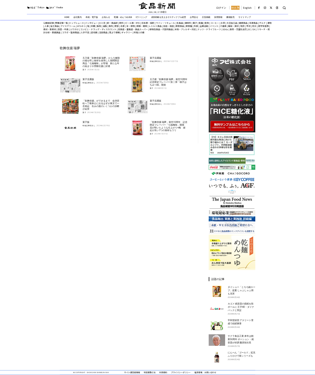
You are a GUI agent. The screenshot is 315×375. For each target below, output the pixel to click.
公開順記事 (48, 22)
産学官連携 (263, 26)
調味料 (188, 22)
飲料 (121, 22)
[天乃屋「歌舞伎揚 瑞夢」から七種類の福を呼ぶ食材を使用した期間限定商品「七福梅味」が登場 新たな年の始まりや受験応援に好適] (70, 63)
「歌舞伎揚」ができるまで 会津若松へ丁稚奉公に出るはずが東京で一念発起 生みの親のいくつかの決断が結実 (101, 104)
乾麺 (201, 22)
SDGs (225, 29)
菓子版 (86, 122)
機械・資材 (233, 26)
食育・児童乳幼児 (238, 29)
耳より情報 (114, 32)
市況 (248, 26)
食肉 (111, 26)
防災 (254, 26)
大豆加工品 (232, 22)
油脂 (105, 26)
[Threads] (277, 8)
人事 (46, 26)
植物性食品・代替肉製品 (161, 29)
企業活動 (204, 26)
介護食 (223, 26)
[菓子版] (70, 127)
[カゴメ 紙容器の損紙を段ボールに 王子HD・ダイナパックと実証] (217, 307)
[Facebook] (259, 8)
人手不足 (85, 32)
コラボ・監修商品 (70, 32)
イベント (214, 26)
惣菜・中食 (63, 29)
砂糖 (93, 26)
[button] (284, 8)
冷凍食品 (253, 22)
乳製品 (180, 22)
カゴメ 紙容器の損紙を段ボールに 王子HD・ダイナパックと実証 (241, 307)
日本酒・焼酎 (147, 22)
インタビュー (91, 22)
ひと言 (102, 22)
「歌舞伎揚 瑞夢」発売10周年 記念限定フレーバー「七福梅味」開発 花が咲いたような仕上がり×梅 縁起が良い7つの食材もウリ (168, 126)
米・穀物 (130, 26)
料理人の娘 (139, 32)
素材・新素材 (49, 29)
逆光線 (94, 32)
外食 (196, 26)
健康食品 (243, 22)
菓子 (195, 22)
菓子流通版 (155, 58)
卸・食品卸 (112, 22)
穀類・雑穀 (141, 26)
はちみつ (81, 26)
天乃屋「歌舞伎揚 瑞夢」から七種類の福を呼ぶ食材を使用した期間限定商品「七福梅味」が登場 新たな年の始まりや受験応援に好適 (101, 62)
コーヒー (214, 22)
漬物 (269, 22)
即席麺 (189, 26)
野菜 (117, 26)
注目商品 (103, 32)
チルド (262, 22)
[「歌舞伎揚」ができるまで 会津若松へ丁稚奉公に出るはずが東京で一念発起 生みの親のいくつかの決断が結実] (70, 106)
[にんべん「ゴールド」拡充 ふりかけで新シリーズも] (217, 356)
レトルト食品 (155, 26)
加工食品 (54, 26)
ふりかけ (74, 29)
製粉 (99, 26)
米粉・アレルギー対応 (185, 29)
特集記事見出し (156, 61)
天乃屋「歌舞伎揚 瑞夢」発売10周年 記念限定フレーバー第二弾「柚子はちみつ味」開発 (170, 82)
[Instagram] (265, 8)
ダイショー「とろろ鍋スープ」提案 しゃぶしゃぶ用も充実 (241, 290)
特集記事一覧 (61, 22)
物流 (242, 26)
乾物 (207, 22)
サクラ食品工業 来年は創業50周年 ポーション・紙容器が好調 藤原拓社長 (241, 339)
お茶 (223, 22)
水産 (122, 26)
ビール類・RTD (132, 22)
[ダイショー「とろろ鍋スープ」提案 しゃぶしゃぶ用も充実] (217, 291)
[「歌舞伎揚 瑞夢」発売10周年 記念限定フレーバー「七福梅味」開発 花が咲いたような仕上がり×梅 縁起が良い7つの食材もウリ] (137, 127)
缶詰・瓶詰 (168, 26)
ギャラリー (126, 32)
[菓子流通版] (137, 63)
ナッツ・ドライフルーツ (209, 29)
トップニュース (76, 22)
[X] (271, 8)
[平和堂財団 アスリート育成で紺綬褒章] (217, 324)
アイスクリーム (68, 26)
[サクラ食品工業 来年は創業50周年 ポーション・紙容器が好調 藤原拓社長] (217, 340)
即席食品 (180, 26)
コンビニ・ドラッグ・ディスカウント (98, 29)
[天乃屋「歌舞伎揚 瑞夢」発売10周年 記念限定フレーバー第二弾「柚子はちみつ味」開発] (137, 85)
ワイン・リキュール (165, 22)
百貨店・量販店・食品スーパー (133, 29)
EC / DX (251, 29)
